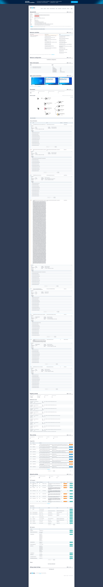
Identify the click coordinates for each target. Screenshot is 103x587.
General (42, 8)
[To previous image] (30, 81)
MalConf (48, 8)
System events (64, 8)
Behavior (45, 8)
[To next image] (72, 81)
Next (58, 172)
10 (56, 172)
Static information (52, 8)
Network (68, 8)
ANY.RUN (31, 26)
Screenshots (59, 8)
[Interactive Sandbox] (32, 8)
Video (56, 8)
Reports (67, 575)
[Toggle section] (72, 32)
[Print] (71, 8)
